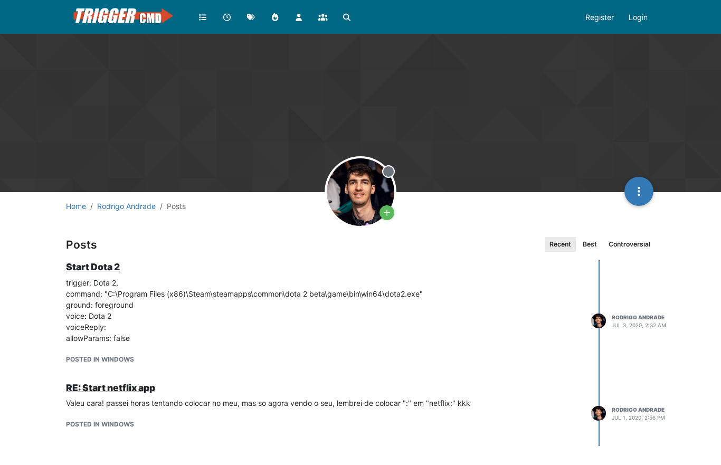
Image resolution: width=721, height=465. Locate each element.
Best (590, 244)
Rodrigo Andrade (638, 317)
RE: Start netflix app (110, 387)
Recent (560, 244)
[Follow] (387, 212)
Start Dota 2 (93, 266)
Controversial (629, 244)
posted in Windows (100, 359)
